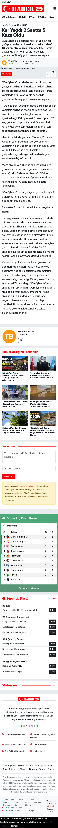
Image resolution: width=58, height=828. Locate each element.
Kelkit (22, 17)
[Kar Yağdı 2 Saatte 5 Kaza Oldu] (29, 69)
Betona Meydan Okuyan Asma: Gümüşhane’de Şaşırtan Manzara (14, 430)
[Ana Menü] (54, 9)
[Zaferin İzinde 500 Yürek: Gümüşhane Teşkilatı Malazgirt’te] (15, 392)
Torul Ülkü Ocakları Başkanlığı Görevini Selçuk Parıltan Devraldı (42, 375)
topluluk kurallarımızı (28, 486)
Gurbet (51, 769)
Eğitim (12, 769)
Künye (31, 811)
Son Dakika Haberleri (14, 751)
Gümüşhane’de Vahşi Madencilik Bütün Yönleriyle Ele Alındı (40, 404)
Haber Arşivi (39, 751)
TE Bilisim (23, 334)
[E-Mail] (20, 340)
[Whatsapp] (36, 726)
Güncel (42, 769)
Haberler (6, 25)
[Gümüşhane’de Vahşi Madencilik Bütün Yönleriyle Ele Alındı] (43, 392)
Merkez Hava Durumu (15, 734)
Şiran (52, 17)
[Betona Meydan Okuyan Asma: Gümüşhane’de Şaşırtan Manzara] (15, 418)
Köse (32, 17)
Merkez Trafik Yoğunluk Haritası (42, 736)
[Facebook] (21, 726)
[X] (26, 726)
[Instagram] (31, 726)
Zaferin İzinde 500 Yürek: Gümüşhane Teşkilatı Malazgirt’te (15, 404)
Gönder (8, 476)
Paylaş (8, 74)
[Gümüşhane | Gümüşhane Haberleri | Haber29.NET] (23, 8)
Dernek (33, 769)
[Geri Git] (7, 2)
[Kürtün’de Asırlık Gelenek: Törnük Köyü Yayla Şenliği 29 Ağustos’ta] (15, 364)
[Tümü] (54, 685)
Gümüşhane (9, 17)
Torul (50, 765)
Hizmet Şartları (13, 811)
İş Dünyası (23, 769)
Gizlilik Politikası (14, 808)
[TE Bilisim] (9, 336)
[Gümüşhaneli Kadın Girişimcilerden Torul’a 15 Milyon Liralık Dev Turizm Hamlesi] (43, 418)
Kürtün (42, 17)
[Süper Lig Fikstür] (54, 598)
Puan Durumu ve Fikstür (15, 744)
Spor (5, 769)
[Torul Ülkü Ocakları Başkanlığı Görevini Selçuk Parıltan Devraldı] (43, 364)
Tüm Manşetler (40, 744)
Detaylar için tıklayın (29, 588)
